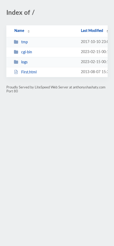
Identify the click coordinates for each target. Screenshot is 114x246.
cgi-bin (26, 52)
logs (24, 62)
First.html (29, 72)
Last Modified (92, 31)
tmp (24, 42)
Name (19, 31)
